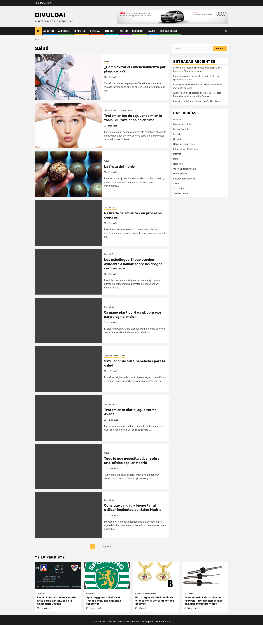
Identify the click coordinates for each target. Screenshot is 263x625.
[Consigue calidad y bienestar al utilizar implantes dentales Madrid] (68, 515)
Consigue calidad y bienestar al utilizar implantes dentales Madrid (132, 507)
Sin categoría (179, 188)
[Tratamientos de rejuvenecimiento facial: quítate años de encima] (68, 125)
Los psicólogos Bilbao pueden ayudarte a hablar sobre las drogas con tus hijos (133, 264)
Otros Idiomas (180, 173)
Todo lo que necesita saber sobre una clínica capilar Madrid (132, 460)
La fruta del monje (119, 167)
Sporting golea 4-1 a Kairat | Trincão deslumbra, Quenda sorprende (103, 600)
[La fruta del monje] (68, 174)
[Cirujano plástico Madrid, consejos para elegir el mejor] (68, 320)
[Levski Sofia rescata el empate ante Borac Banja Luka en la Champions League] (58, 575)
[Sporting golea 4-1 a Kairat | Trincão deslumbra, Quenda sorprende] (107, 575)
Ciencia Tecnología (182, 124)
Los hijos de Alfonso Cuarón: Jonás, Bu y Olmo (197, 101)
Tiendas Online (168, 31)
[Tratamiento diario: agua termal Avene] (68, 418)
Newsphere (148, 621)
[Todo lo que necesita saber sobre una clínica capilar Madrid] (68, 466)
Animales (63, 31)
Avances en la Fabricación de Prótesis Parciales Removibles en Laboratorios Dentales (203, 600)
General (95, 31)
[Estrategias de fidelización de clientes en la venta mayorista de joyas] (156, 575)
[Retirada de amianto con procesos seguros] (68, 223)
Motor (124, 31)
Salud (151, 31)
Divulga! (50, 15)
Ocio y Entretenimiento (184, 168)
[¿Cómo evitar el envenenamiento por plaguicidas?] (68, 77)
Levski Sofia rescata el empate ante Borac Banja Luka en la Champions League (56, 600)
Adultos (48, 31)
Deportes (80, 31)
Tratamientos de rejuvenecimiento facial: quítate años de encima (133, 118)
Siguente (106, 546)
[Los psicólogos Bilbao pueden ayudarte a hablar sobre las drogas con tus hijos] (68, 272)
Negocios (137, 31)
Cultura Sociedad (111, 110)
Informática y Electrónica (185, 148)
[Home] (38, 31)
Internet (110, 31)
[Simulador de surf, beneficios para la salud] (68, 369)
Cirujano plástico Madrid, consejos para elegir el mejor (133, 314)
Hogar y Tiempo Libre (184, 144)
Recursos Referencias (184, 178)
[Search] (226, 31)
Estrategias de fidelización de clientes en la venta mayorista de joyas (154, 600)
